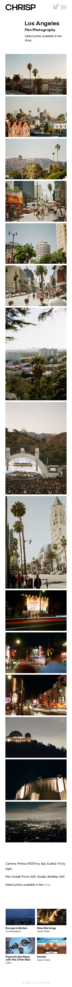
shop (47, 884)
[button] (55, 7)
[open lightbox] (36, 74)
